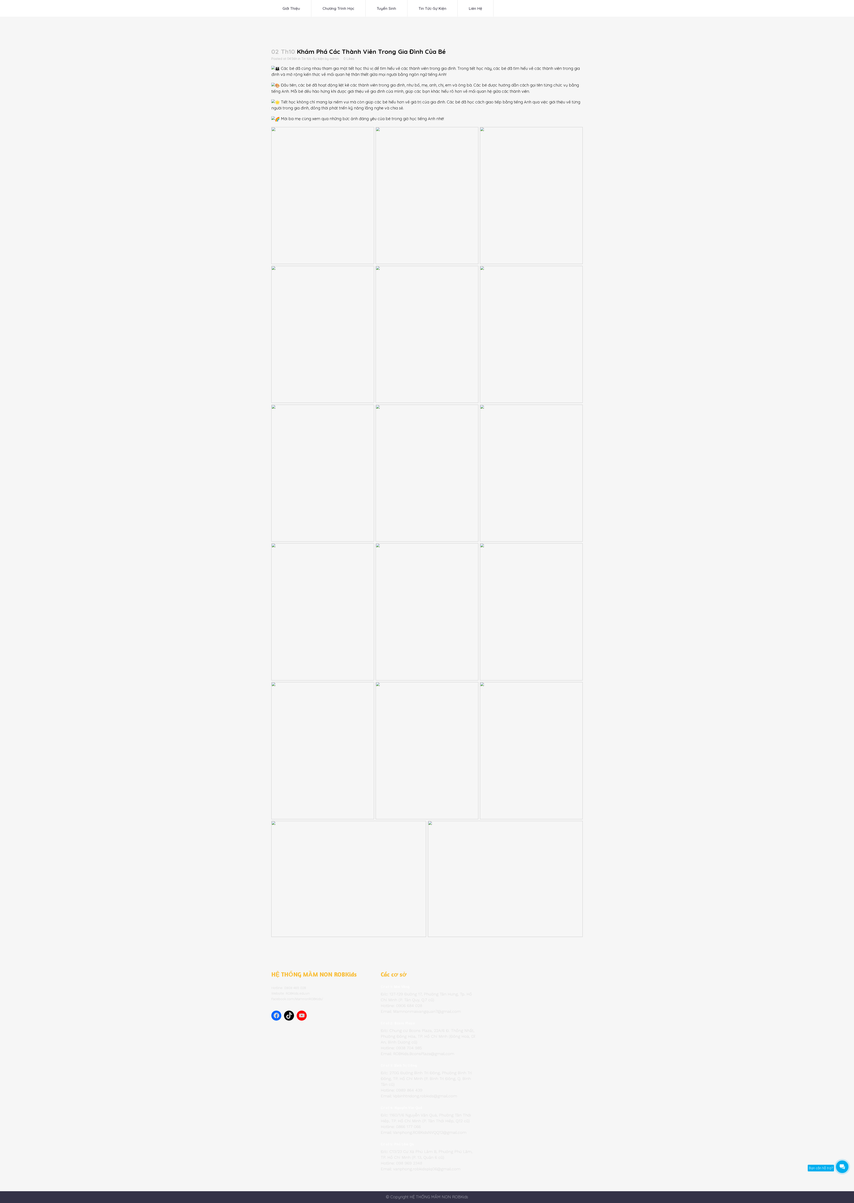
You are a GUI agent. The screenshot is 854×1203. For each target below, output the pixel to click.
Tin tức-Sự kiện (312, 59)
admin (334, 59)
